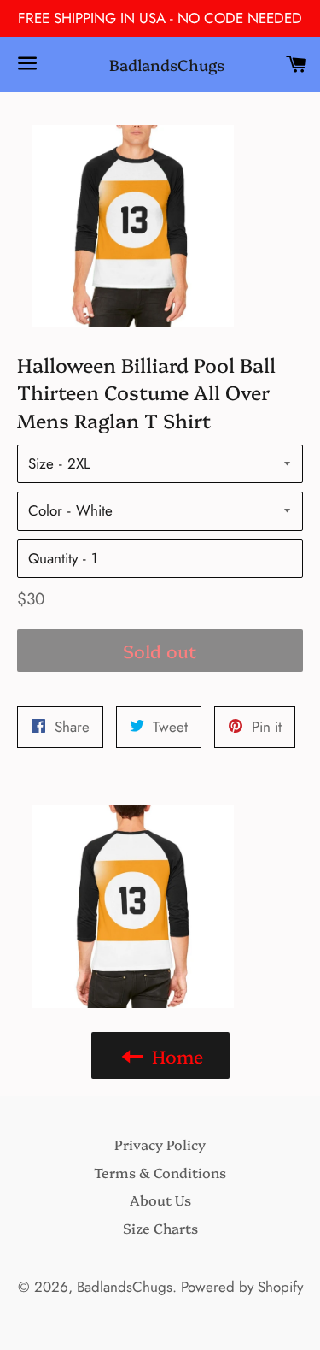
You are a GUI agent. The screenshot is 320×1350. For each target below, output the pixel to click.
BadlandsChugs (159, 64)
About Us (160, 1199)
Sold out (160, 650)
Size (41, 463)
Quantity (53, 558)
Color (45, 510)
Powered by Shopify (242, 1286)
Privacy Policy (160, 1144)
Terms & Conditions (160, 1172)
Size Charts (160, 1227)
